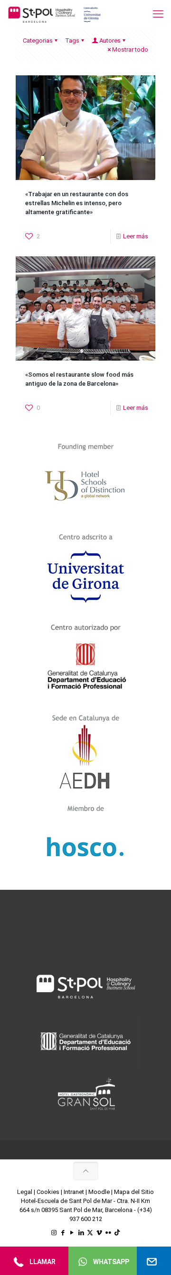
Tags (72, 40)
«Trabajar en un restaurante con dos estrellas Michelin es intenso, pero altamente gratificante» (76, 203)
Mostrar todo (130, 49)
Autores (110, 40)
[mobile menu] (158, 14)
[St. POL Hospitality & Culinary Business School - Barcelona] (54, 14)
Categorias (38, 40)
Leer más (135, 236)
